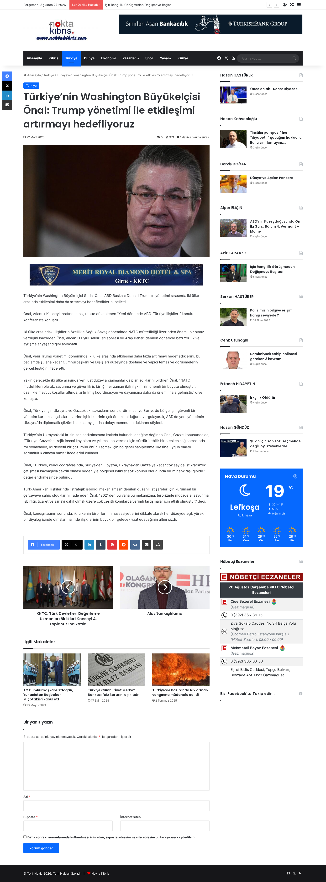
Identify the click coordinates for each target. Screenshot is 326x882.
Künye (183, 58)
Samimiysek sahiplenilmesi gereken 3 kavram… (273, 356)
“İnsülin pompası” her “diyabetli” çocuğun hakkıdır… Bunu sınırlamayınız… (276, 137)
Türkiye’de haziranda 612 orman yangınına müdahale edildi (180, 692)
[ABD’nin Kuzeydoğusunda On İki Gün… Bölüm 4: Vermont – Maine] (233, 228)
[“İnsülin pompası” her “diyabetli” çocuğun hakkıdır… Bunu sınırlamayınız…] (233, 139)
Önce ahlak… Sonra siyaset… (275, 89)
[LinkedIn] (89, 545)
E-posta (30, 817)
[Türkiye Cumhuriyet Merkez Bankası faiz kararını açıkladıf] (116, 669)
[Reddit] (123, 545)
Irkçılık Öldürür (262, 397)
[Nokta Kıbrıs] (61, 30)
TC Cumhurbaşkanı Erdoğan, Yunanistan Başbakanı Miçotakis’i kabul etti (48, 695)
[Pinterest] (112, 545)
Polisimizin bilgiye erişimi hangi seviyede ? (272, 313)
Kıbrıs (53, 58)
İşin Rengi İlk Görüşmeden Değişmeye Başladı (138, 5)
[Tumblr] (100, 545)
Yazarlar (129, 58)
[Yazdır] (158, 545)
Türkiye (71, 58)
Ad (26, 797)
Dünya (89, 58)
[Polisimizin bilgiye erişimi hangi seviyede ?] (233, 317)
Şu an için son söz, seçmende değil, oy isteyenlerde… (275, 444)
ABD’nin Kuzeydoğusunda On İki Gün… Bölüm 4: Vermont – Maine (275, 226)
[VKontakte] (135, 545)
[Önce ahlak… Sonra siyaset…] (233, 95)
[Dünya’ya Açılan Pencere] (233, 184)
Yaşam (165, 58)
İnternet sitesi (131, 817)
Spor (149, 58)
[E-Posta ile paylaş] (146, 545)
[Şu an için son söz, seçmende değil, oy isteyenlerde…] (233, 448)
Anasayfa (34, 58)
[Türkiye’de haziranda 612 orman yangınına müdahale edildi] (181, 669)
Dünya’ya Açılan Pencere (271, 177)
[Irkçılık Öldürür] (233, 404)
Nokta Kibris (100, 873)
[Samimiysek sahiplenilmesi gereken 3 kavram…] (233, 360)
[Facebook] (7, 76)
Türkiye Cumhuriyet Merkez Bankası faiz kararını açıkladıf (114, 692)
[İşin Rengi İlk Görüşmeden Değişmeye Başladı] (233, 273)
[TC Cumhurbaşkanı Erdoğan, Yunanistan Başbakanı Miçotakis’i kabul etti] (52, 669)
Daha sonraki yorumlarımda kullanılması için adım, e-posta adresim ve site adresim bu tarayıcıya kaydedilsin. (111, 837)
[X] (7, 86)
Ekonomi (108, 58)
